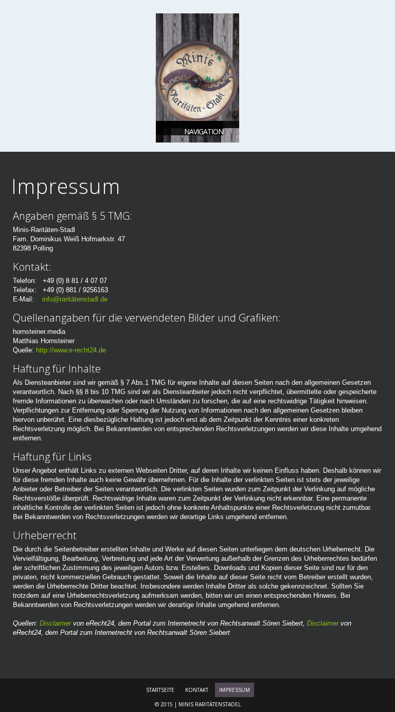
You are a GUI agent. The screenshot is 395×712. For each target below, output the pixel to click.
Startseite (160, 689)
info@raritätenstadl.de (74, 299)
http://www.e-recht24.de (71, 350)
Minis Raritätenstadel (209, 704)
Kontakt (196, 689)
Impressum (234, 689)
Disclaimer (55, 623)
